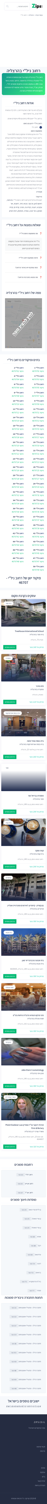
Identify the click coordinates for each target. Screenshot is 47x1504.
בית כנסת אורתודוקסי (13, 713)
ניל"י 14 (16, 417)
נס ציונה (10, 200)
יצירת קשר (41, 1481)
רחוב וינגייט (29, 1183)
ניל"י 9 (37, 401)
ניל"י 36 (16, 508)
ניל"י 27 (36, 475)
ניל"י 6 (16, 384)
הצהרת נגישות (40, 1485)
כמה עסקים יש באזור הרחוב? (28, 267)
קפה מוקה (39, 850)
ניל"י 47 (36, 558)
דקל (36, 1245)
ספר (7, 768)
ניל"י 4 (16, 376)
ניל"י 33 (36, 500)
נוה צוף (30, 203)
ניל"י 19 (36, 442)
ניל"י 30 (16, 483)
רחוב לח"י (29, 1174)
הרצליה (31, 15)
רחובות (16, 203)
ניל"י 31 (36, 492)
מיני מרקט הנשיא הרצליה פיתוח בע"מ (28, 1015)
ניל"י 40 (16, 525)
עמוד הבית (39, 15)
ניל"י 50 (36, 566)
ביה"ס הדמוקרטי (31, 1281)
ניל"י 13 (36, 417)
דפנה (35, 1263)
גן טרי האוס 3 (32, 1218)
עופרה (26, 211)
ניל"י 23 (36, 459)
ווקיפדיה (39, 191)
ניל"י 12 (16, 409)
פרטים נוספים (10, 647)
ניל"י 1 (37, 367)
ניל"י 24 (16, 459)
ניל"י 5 (37, 384)
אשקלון (20, 211)
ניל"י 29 (36, 483)
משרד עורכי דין (11, 1097)
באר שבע (33, 211)
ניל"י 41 (36, 533)
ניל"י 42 (16, 533)
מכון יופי (8, 1042)
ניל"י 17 (36, 434)
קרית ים (16, 207)
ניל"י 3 (37, 376)
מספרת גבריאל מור (36, 795)
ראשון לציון (38, 203)
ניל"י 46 (16, 550)
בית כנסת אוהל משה (35, 741)
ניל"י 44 (16, 541)
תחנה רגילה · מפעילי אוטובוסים (26, 1307)
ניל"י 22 (16, 450)
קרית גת (28, 207)
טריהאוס (34, 1254)
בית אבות (9, 932)
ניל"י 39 (36, 525)
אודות (43, 1468)
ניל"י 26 (16, 467)
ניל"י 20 (16, 442)
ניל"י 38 (16, 516)
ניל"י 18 (16, 434)
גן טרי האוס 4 (32, 1227)
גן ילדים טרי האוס (31, 1209)
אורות (35, 1236)
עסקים (42, 1472)
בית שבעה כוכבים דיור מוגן (33, 960)
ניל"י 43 (36, 541)
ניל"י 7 (37, 392)
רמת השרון (13, 211)
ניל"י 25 (36, 467)
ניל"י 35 (36, 508)
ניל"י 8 (16, 392)
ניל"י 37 (36, 516)
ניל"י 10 (16, 401)
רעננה (34, 207)
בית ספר (8, 603)
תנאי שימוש (41, 1446)
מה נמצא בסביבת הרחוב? (30, 277)
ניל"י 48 (16, 558)
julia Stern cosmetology (32, 1070)
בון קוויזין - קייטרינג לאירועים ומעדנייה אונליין (26, 905)
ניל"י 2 (16, 367)
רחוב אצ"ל (29, 1192)
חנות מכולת (10, 987)
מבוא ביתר (24, 203)
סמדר (35, 1290)
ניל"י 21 (36, 450)
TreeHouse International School (29, 631)
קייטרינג (8, 878)
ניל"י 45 (36, 550)
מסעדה (8, 658)
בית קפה (8, 823)
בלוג (43, 1476)
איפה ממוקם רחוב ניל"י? (30, 257)
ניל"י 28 (16, 475)
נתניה (22, 207)
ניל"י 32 (16, 492)
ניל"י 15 (36, 425)
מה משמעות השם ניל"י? (30, 233)
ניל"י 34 (16, 500)
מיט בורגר (40, 686)
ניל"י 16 (16, 425)
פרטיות (42, 1451)
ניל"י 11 (36, 409)
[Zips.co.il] (37, 6)
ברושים (34, 1272)
